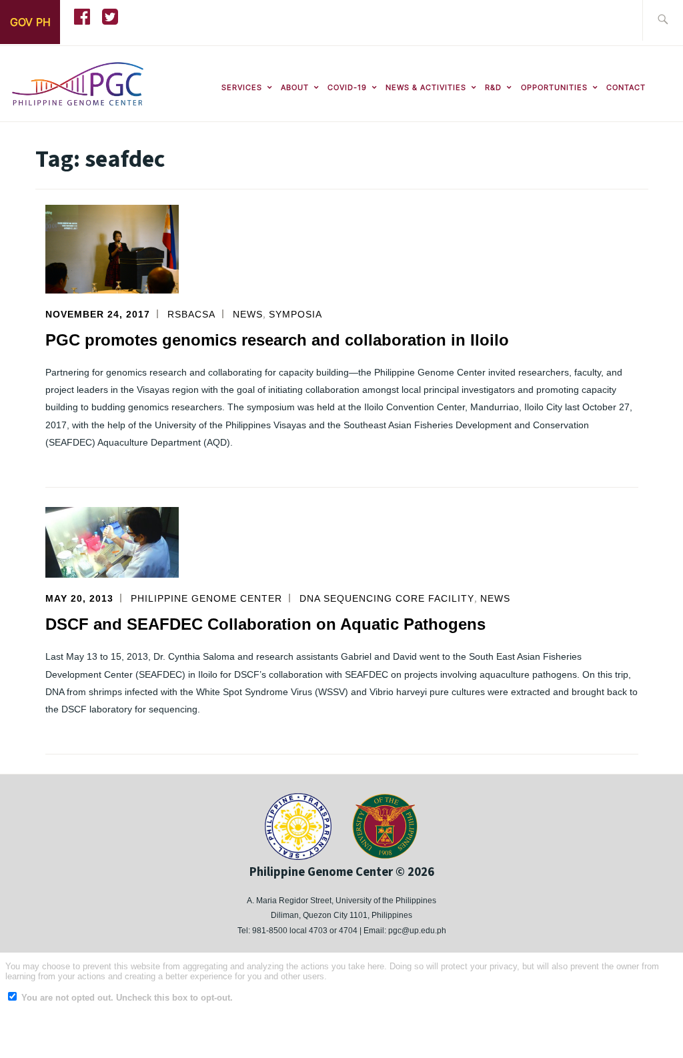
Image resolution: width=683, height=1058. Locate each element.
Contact (626, 87)
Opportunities (554, 87)
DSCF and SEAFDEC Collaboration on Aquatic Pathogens (265, 624)
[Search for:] (662, 20)
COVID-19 (347, 87)
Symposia (295, 314)
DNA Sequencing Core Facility (386, 598)
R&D (493, 87)
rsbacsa (191, 314)
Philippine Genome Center (206, 598)
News (248, 314)
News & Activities (426, 87)
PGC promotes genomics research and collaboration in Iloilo (277, 340)
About (295, 87)
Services (241, 87)
